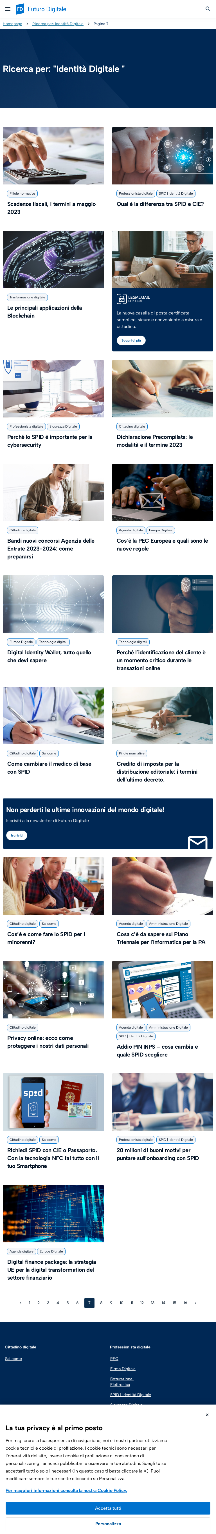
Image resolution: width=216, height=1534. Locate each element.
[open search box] (208, 9)
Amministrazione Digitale (168, 924)
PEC (114, 1358)
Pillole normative (22, 193)
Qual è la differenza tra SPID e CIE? (160, 204)
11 (132, 1301)
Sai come (49, 753)
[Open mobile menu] (8, 9)
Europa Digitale (160, 530)
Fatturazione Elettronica (122, 1382)
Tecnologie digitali (53, 642)
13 (153, 1301)
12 (142, 1301)
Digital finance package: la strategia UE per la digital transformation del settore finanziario (51, 1269)
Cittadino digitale (132, 426)
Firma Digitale (123, 1368)
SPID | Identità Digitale (176, 193)
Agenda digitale (131, 530)
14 (164, 1301)
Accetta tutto (108, 1508)
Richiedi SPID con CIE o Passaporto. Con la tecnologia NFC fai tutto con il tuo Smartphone (53, 1158)
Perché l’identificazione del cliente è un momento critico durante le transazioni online (161, 660)
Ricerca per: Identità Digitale (58, 23)
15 (175, 1301)
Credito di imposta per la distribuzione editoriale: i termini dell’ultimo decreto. (157, 771)
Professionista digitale (136, 193)
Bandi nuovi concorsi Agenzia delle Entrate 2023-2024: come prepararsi (50, 548)
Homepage (12, 23)
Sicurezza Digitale (63, 426)
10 (122, 1301)
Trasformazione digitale (27, 297)
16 (186, 1301)
